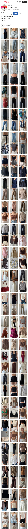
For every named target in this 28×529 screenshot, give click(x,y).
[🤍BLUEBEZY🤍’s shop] (4, 7)
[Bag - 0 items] (20, 2)
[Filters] (2, 25)
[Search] (17, 2)
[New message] (20, 13)
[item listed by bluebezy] (5, 33)
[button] (12, 7)
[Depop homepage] (7, 2)
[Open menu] (2, 2)
